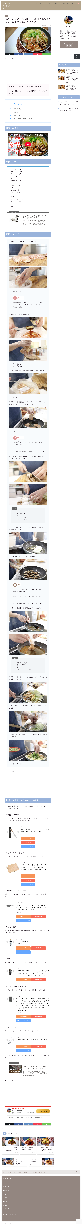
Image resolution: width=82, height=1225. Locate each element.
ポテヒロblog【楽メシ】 (8, 5)
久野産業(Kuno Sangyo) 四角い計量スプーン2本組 (31, 1039)
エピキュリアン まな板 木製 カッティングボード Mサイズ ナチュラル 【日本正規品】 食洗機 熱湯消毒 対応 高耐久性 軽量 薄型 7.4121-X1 (35, 867)
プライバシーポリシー (68, 3)
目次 (50, 3)
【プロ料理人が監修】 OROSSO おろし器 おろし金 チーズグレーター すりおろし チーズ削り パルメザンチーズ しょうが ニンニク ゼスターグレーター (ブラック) (33, 973)
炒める (7, 1190)
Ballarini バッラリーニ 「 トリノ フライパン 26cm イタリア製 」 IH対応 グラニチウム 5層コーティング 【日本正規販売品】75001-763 (32, 908)
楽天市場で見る (28, 842)
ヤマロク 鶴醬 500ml (22, 941)
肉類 (6, 1197)
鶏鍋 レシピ (17, 115)
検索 (76, 56)
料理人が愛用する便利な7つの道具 (24, 118)
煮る (6, 15)
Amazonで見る (28, 838)
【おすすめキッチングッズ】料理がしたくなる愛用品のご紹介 (69, 103)
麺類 (6, 1205)
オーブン (7, 1186)
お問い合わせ (57, 3)
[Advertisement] (28, 71)
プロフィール (43, 3)
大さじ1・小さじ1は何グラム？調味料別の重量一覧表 (69, 109)
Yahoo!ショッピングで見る (28, 846)
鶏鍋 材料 (17, 112)
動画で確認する (18, 109)
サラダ (7, 1208)
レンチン (7, 1183)
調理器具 (35, 3)
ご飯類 (7, 1201)
